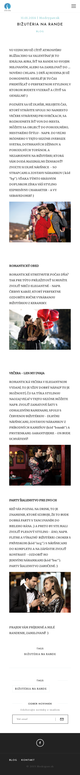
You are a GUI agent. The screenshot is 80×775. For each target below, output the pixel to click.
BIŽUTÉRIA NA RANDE (40, 654)
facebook (40, 743)
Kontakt (28, 760)
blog (40, 31)
